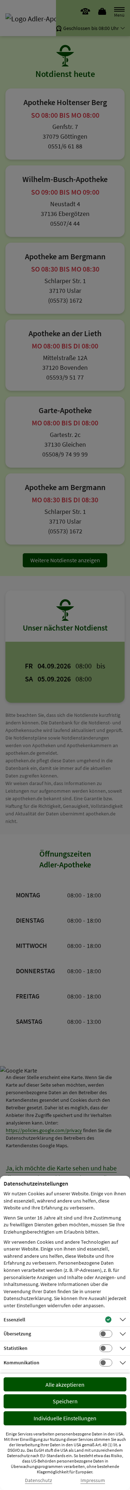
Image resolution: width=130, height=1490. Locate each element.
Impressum (93, 1480)
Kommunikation (21, 1362)
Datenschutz (38, 1480)
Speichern (65, 1401)
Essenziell (14, 1319)
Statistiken (15, 1348)
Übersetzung (17, 1333)
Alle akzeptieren (65, 1384)
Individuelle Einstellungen (65, 1418)
